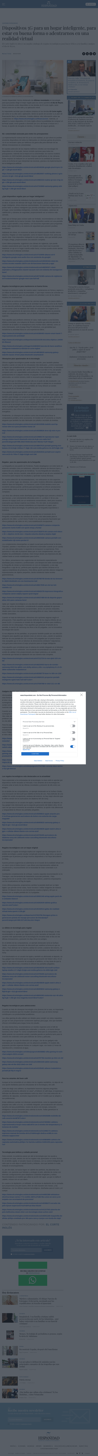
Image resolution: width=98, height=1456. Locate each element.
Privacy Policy (60, 760)
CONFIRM (35, 754)
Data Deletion (38, 760)
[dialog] (49, 728)
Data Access (49, 760)
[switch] (72, 726)
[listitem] (49, 722)
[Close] (82, 695)
